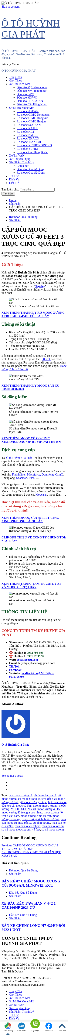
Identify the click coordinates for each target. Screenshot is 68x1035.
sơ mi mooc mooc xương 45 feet (21, 829)
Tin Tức (14, 176)
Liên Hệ (14, 182)
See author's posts (12, 775)
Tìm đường (8, 1031)
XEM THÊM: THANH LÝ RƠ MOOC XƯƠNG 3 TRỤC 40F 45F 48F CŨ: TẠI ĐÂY (33, 314)
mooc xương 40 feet (49, 809)
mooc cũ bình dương (28, 805)
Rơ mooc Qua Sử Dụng (31, 172)
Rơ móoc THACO (28, 138)
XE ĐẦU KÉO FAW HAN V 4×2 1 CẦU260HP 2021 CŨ (29, 905)
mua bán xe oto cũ (53, 826)
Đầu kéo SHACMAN (30, 101)
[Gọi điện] (35, 1023)
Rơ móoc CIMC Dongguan (33, 114)
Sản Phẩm (15, 220)
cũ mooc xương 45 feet (32, 798)
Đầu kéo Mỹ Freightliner (31, 90)
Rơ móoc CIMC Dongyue (32, 118)
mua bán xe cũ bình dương (34, 822)
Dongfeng (48, 474)
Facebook (49, 1031)
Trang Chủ (15, 77)
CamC (59, 474)
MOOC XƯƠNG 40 (23, 809)
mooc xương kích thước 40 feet (40, 819)
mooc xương (49, 805)
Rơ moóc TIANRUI (29, 141)
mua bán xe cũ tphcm (27, 826)
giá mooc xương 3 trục (33, 802)
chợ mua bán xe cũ (45, 795)
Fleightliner (19, 474)
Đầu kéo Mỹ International (32, 87)
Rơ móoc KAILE (27, 128)
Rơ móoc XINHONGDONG (34, 145)
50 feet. (46, 359)
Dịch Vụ (14, 179)
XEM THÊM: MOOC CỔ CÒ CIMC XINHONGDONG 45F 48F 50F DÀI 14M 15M (31, 440)
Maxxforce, (34, 474)
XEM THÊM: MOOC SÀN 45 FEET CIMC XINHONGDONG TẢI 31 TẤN (30, 519)
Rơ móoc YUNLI (27, 148)
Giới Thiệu (15, 80)
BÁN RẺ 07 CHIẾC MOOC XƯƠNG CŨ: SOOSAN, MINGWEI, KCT (31, 883)
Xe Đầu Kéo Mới (19, 83)
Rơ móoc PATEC (27, 135)
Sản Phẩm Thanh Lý (21, 162)
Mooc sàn (41, 494)
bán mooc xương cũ (20, 795)
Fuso (32, 478)
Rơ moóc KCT (26, 131)
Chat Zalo (21, 1031)
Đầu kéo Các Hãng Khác (32, 104)
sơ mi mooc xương (53, 829)
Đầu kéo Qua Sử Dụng (30, 169)
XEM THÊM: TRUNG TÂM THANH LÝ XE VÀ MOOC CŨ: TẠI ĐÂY (32, 585)
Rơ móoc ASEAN (28, 111)
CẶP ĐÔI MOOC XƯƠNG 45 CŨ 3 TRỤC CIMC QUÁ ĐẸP (30, 847)
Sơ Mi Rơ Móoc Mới (21, 107)
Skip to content (10, 6)
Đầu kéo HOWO (27, 97)
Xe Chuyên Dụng (19, 159)
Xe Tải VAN (17, 155)
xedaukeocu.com (27, 659)
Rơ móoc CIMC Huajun (31, 121)
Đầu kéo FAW (25, 94)
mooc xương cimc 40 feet (36, 815)
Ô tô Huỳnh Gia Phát (19, 457)
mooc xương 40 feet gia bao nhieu (22, 812)
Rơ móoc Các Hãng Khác (32, 152)
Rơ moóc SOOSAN (29, 124)
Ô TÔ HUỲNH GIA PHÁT (19, 70)
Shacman (21, 478)
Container (22, 165)
